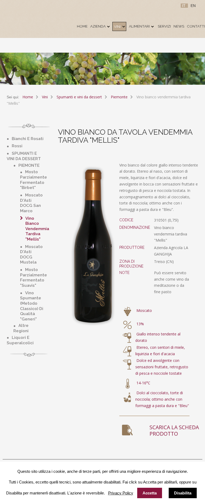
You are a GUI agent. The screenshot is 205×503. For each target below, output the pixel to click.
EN (193, 5)
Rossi (17, 146)
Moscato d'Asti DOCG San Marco (31, 203)
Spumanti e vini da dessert (24, 156)
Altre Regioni (21, 328)
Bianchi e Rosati (28, 138)
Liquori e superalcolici (20, 340)
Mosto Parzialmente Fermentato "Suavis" (32, 277)
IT (184, 5)
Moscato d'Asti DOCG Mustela (31, 254)
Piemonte (29, 165)
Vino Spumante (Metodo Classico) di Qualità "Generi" (31, 306)
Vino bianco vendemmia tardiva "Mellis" (35, 229)
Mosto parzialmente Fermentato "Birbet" (32, 179)
